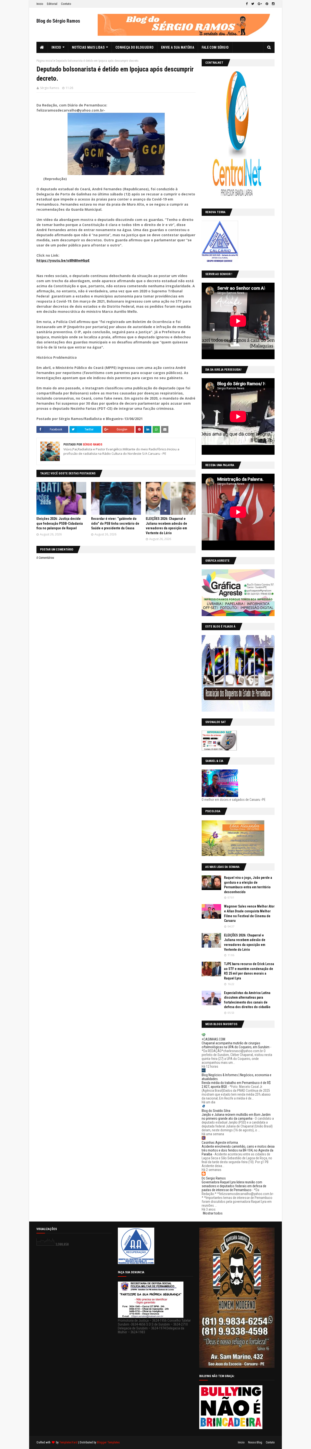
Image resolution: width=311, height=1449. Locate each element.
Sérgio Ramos (49, 88)
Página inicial (44, 60)
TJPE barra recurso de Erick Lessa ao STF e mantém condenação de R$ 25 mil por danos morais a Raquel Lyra (249, 971)
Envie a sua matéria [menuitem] (177, 47)
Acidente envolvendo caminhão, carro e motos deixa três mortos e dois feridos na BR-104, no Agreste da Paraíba (238, 1150)
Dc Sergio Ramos (214, 1178)
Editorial (52, 4)
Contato (66, 4)
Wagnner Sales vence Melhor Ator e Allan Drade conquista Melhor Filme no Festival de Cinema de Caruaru (249, 913)
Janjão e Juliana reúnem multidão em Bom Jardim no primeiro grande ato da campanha (236, 1116)
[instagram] (273, 4)
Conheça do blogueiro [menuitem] (134, 47)
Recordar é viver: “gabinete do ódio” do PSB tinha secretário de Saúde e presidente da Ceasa (115, 523)
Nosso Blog (255, 1442)
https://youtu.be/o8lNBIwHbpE (63, 260)
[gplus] (260, 4)
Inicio (39, 4)
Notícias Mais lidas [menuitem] (88, 47)
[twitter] (252, 4)
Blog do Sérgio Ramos (58, 21)
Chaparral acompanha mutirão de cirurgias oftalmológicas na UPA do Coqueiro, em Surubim (235, 1045)
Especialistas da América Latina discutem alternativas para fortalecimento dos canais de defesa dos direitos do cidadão (247, 1000)
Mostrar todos (213, 1213)
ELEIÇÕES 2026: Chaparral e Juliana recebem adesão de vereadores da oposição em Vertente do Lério (244, 942)
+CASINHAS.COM (213, 1039)
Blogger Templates (108, 1442)
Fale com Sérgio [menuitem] (215, 47)
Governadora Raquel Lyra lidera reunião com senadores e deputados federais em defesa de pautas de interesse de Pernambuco (234, 1186)
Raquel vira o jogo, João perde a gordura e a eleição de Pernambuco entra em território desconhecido (248, 885)
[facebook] (247, 4)
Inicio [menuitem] (56, 47)
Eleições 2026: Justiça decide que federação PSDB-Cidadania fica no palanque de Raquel (59, 523)
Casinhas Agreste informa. (220, 1142)
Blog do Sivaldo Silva (216, 1111)
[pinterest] (266, 4)
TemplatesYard (68, 1442)
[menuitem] (42, 47)
